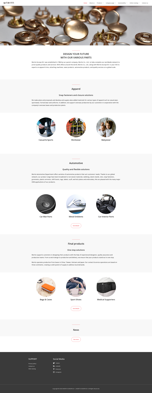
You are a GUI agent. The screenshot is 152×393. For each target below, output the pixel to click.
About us (92, 3)
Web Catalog (32, 369)
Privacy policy (32, 363)
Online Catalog (134, 3)
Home (85, 3)
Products (99, 3)
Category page (110, 3)
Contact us (145, 3)
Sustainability (122, 3)
